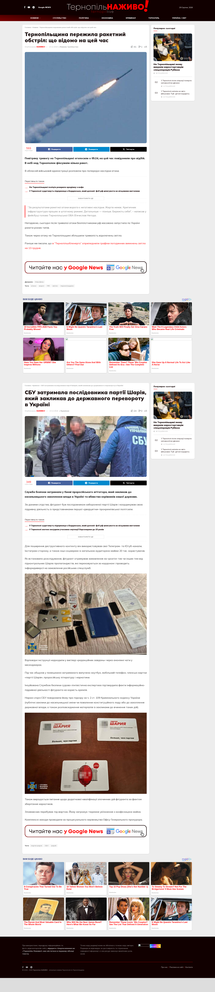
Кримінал (131, 18)
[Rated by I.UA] (143, 946)
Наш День (39, 282)
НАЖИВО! (40, 47)
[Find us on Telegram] (33, 7)
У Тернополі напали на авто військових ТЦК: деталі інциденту (175, 92)
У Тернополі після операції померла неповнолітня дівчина (176, 81)
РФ (48, 286)
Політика (84, 18)
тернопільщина (67, 286)
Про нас (164, 967)
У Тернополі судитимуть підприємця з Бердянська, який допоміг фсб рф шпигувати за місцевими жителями (84, 191)
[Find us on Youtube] (29, 7)
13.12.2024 (53, 47)
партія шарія (36, 846)
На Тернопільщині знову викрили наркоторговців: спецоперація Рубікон (169, 67)
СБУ (46, 846)
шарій (53, 846)
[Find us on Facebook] (24, 7)
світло (55, 286)
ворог (41, 286)
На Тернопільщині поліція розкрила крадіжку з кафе (56, 187)
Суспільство (59, 18)
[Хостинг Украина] (155, 946)
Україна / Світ (179, 18)
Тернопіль (153, 18)
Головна (28, 27)
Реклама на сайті (176, 967)
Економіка (107, 18)
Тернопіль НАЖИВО (40, 970)
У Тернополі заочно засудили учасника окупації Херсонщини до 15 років (66, 529)
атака (33, 286)
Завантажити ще (85, 198)
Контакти (189, 967)
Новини (34, 18)
